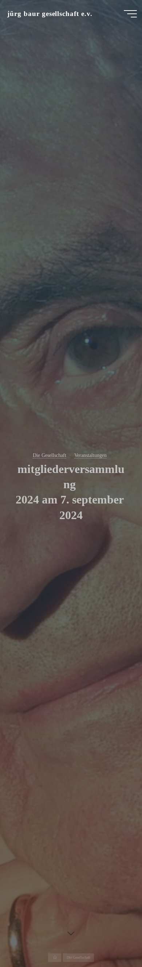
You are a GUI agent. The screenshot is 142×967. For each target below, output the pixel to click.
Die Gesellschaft (49, 455)
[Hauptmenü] (130, 13)
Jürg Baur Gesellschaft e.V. (49, 13)
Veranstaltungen (90, 455)
